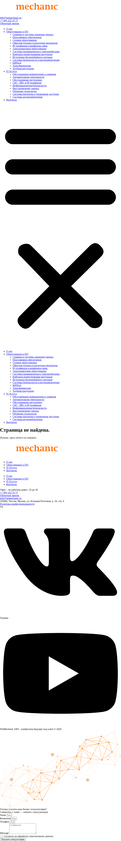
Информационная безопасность (30, 85)
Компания (6, 818)
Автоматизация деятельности (28, 77)
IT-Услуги (11, 71)
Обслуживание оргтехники (27, 80)
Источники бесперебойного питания (32, 57)
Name (3, 815)
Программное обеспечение (27, 37)
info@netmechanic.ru (10, 17)
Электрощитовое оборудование (29, 48)
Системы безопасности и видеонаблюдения (36, 60)
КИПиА (17, 63)
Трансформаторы (22, 65)
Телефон (5, 821)
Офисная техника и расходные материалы (35, 43)
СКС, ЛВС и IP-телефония (27, 82)
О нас (9, 28)
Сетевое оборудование (25, 40)
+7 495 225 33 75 (9, 20)
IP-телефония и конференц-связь (30, 45)
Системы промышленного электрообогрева (36, 51)
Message (4, 833)
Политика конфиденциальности (17, 504)
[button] (60, 225)
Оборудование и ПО (17, 31)
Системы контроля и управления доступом (36, 94)
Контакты (11, 99)
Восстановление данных (26, 88)
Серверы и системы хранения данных (33, 34)
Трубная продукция (23, 68)
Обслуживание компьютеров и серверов (34, 74)
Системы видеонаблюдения (27, 97)
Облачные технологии (25, 91)
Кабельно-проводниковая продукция (32, 54)
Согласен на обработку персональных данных (28, 836)
